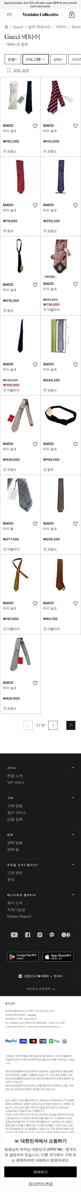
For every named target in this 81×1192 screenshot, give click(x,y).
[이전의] (28, 725)
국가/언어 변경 (40, 1183)
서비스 (11, 767)
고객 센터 (15, 872)
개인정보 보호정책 (38, 989)
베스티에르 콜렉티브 (21, 895)
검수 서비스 (16, 812)
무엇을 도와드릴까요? (22, 865)
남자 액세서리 (39, 26)
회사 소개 (15, 902)
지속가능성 (16, 909)
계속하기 (40, 1172)
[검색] (9, 14)
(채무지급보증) (38, 1059)
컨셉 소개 (15, 775)
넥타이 (61, 26)
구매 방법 (15, 805)
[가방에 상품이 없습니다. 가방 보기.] (72, 14)
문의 (10, 879)
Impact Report (19, 916)
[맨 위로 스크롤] (70, 725)
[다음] (52, 725)
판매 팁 (13, 849)
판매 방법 (15, 842)
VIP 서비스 (16, 782)
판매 (10, 834)
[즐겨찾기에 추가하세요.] (35, 126)
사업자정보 (31, 1015)
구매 (10, 798)
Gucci (18, 27)
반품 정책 (15, 819)
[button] (72, 14)
